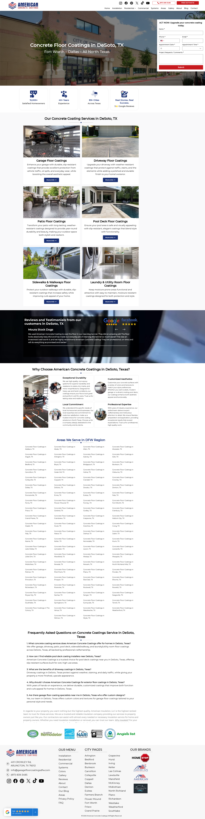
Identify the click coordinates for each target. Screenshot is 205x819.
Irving (112, 763)
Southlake (114, 810)
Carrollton (90, 771)
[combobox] (192, 48)
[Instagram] (121, 3)
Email (184, 37)
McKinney (114, 783)
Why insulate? (122, 720)
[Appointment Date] (161, 48)
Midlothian (115, 787)
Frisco (88, 806)
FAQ (61, 802)
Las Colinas (115, 771)
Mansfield (114, 779)
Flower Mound (93, 799)
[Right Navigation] (124, 329)
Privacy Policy (66, 798)
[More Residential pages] (135, 8)
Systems (63, 767)
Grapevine (114, 755)
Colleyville (90, 775)
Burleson (90, 767)
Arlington (90, 755)
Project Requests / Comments (171, 52)
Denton (89, 787)
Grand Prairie (92, 810)
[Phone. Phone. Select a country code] (162, 41)
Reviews (63, 779)
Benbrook (90, 763)
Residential (65, 759)
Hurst (112, 759)
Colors (62, 771)
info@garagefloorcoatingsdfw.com (30, 770)
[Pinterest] (131, 3)
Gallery (62, 775)
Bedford (89, 759)
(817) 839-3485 (19, 774)
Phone (162, 37)
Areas (62, 795)
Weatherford (116, 807)
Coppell (89, 779)
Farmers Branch (94, 794)
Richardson (115, 798)
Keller (112, 767)
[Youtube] (148, 3)
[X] (137, 3)
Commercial (65, 763)
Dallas (88, 783)
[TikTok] (142, 3)
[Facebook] (126, 3)
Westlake (114, 803)
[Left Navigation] (116, 329)
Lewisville (114, 775)
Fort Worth (91, 802)
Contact (63, 787)
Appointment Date (167, 45)
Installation (65, 755)
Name (162, 29)
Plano (112, 794)
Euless (88, 790)
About (62, 783)
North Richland (117, 790)
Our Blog (64, 791)
